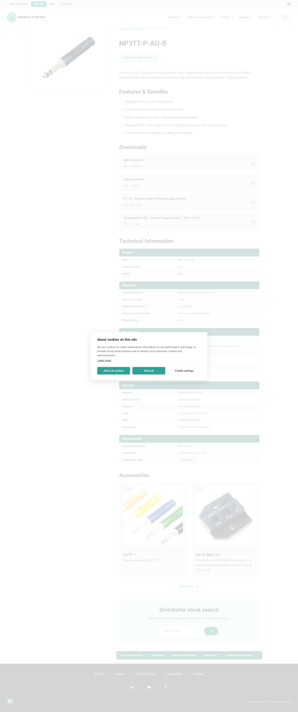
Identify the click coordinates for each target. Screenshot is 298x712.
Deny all (149, 370)
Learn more (104, 360)
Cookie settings (184, 370)
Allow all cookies (113, 370)
